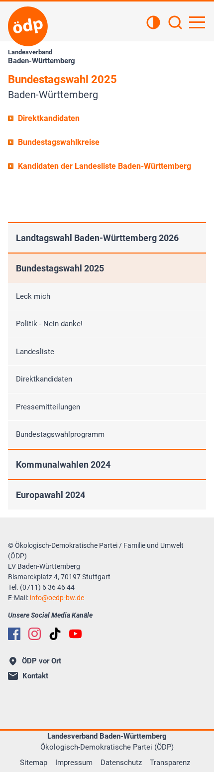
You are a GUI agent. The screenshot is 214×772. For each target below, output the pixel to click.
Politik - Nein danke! (49, 323)
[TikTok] (55, 634)
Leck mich (33, 296)
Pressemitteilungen (48, 406)
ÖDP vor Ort (41, 660)
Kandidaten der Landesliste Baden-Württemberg (104, 166)
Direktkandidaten (49, 118)
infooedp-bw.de (57, 598)
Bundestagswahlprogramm (60, 434)
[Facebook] (14, 634)
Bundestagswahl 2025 (60, 268)
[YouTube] (75, 634)
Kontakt (35, 675)
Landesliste (35, 351)
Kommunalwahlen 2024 (63, 464)
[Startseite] (28, 26)
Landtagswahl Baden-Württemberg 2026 (97, 238)
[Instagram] (34, 634)
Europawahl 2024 (50, 495)
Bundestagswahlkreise (59, 142)
